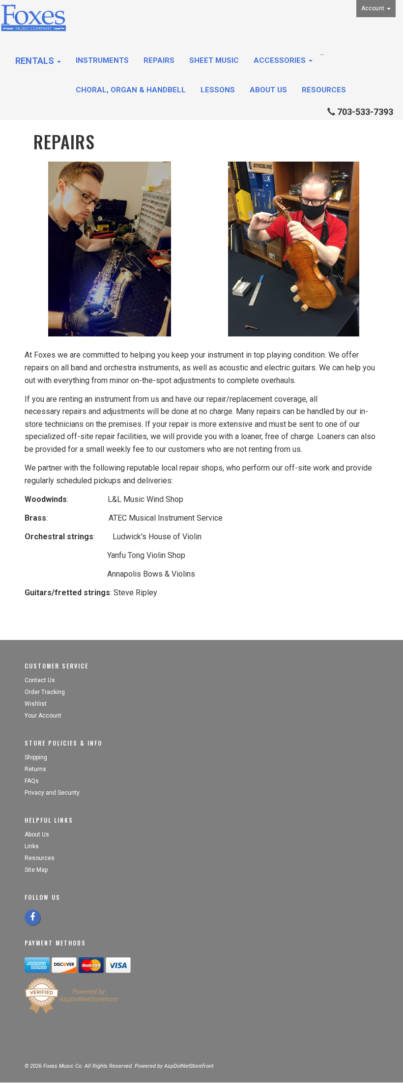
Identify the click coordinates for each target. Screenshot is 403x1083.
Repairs (159, 60)
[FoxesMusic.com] (33, 18)
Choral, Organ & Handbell (131, 89)
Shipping (36, 757)
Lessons (218, 89)
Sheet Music (214, 60)
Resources (324, 89)
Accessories (281, 60)
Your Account (43, 715)
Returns (35, 769)
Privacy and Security (53, 792)
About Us (268, 89)
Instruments (102, 60)
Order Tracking (45, 692)
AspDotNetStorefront (188, 1066)
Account (373, 8)
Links (32, 846)
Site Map (36, 869)
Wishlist (36, 703)
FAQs (32, 781)
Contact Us (40, 680)
